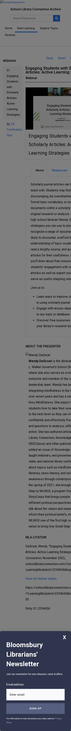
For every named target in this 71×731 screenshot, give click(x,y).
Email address (15, 684)
